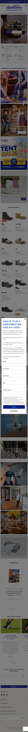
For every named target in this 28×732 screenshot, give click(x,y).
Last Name (6, 375)
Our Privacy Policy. (21, 402)
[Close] (25, 319)
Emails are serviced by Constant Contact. (10, 402)
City (4, 382)
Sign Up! (14, 407)
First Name (6, 368)
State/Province (7, 390)
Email (4, 361)
